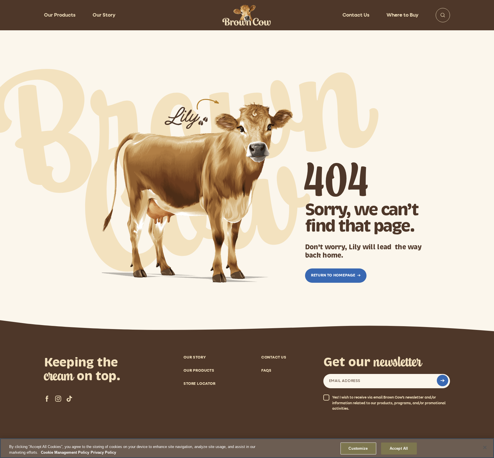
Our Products (199, 371)
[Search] (443, 15)
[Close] (485, 447)
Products (59, 15)
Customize (358, 448)
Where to (403, 15)
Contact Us (355, 15)
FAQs (266, 371)
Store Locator (199, 384)
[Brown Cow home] (247, 15)
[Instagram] (58, 399)
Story (104, 15)
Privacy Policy (103, 452)
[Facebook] (47, 399)
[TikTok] (69, 399)
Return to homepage (333, 275)
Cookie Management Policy (65, 452)
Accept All (399, 448)
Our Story (195, 357)
